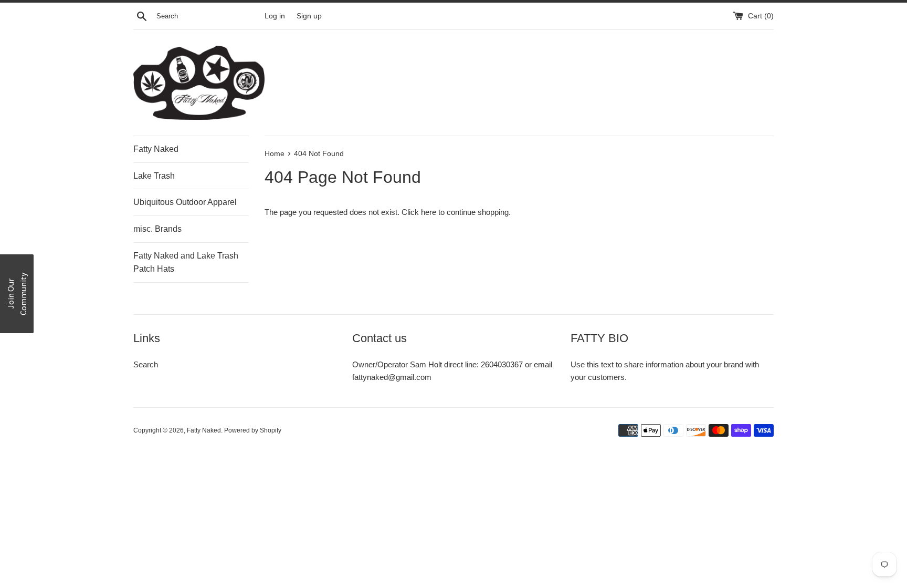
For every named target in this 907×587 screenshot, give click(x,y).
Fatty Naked (155, 149)
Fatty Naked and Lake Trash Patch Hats (185, 262)
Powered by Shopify (252, 430)
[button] (17, 293)
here (428, 212)
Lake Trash (154, 175)
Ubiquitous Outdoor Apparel (185, 202)
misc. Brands (157, 228)
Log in (275, 16)
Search (145, 364)
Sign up (309, 16)
